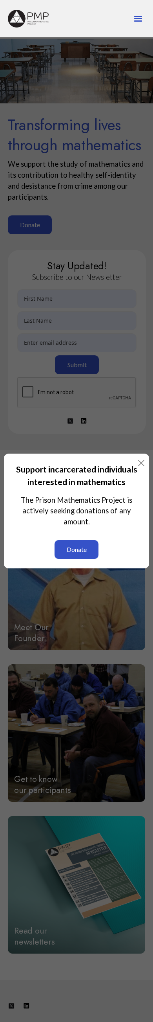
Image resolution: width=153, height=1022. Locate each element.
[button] (135, 19)
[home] (42, 18)
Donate (77, 549)
